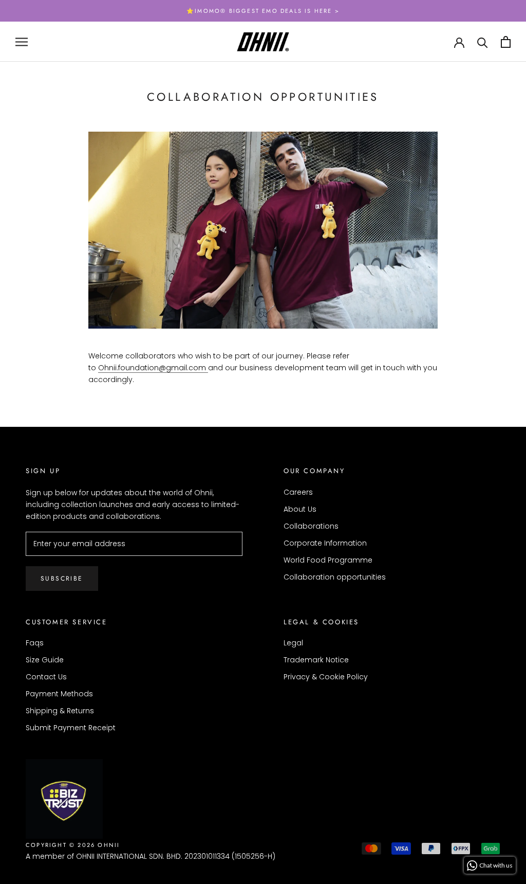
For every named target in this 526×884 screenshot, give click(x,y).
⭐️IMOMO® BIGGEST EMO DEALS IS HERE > (263, 11)
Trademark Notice (316, 660)
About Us (300, 509)
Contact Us (46, 677)
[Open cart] (506, 42)
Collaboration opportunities (335, 577)
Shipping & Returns (60, 711)
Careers (298, 492)
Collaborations (311, 526)
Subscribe (62, 578)
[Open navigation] (21, 42)
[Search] (482, 42)
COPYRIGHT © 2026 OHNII (73, 845)
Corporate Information (325, 543)
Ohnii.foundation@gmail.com (153, 368)
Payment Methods (59, 694)
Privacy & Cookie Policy (326, 677)
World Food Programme (328, 560)
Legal (293, 643)
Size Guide (45, 660)
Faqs (35, 643)
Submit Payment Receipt (71, 728)
